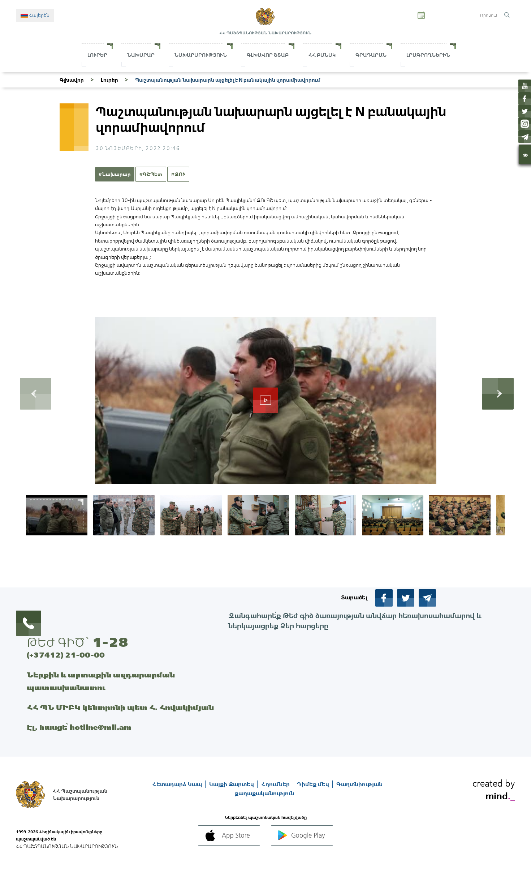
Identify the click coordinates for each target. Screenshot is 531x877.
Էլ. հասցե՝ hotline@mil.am (79, 727)
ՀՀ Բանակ (322, 55)
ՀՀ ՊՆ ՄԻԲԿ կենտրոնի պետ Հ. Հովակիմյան (120, 707)
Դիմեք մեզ (314, 784)
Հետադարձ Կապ (177, 784)
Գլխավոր (72, 80)
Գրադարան (371, 55)
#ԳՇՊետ (150, 174)
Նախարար (141, 55)
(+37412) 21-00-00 (66, 654)
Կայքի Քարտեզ (232, 784)
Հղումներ (276, 784)
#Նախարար (115, 174)
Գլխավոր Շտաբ (268, 55)
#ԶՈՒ (178, 174)
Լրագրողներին (428, 55)
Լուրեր (97, 55)
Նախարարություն (200, 55)
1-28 (110, 642)
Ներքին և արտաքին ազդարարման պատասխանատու (101, 681)
